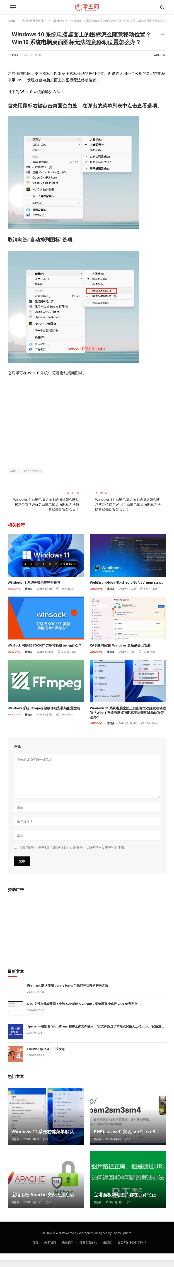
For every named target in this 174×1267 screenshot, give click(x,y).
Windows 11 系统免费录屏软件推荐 (34, 582)
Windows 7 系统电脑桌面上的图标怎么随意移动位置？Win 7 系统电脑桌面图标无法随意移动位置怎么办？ (46, 504)
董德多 (15, 54)
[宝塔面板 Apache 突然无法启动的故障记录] (46, 1179)
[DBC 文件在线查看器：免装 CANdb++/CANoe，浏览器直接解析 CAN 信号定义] (15, 1008)
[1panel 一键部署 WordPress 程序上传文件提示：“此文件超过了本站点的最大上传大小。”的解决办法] (15, 1031)
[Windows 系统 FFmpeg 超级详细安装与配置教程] (46, 681)
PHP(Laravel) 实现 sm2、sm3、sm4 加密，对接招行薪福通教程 (127, 1132)
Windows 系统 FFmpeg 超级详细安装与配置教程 (44, 708)
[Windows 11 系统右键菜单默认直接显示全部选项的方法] (46, 1116)
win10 (14, 471)
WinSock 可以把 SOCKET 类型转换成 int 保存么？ (45, 645)
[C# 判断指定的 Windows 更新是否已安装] (128, 618)
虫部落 (107, 1242)
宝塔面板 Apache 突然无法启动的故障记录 (45, 1195)
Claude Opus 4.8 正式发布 (46, 1049)
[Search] (161, 7)
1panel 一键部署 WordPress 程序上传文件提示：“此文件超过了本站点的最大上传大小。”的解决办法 (95, 1026)
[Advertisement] (87, 421)
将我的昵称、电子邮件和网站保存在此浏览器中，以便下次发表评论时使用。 (73, 847)
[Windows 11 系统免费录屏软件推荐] (46, 555)
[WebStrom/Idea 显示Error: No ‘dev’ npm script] (128, 555)
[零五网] (87, 7)
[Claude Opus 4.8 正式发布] (15, 1054)
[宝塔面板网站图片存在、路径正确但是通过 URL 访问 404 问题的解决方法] (128, 1179)
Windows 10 (32, 471)
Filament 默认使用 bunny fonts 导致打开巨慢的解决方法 (67, 985)
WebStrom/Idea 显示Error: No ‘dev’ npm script (126, 582)
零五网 (57, 1233)
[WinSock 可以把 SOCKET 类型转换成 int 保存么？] (46, 618)
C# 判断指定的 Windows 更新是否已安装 (120, 645)
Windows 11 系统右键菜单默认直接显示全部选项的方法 (45, 1132)
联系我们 (68, 1242)
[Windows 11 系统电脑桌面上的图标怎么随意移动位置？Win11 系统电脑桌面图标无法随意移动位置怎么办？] (128, 681)
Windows (160, 54)
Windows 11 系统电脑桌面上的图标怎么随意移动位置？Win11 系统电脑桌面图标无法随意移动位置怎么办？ (128, 504)
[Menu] (13, 7)
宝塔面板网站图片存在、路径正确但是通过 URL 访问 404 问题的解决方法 (128, 1195)
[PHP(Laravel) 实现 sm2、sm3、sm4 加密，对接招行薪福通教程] (128, 1116)
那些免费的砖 (88, 1242)
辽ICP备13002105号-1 (132, 1242)
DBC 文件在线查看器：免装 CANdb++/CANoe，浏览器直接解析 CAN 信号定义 (82, 1003)
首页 (35, 1242)
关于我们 (50, 1242)
